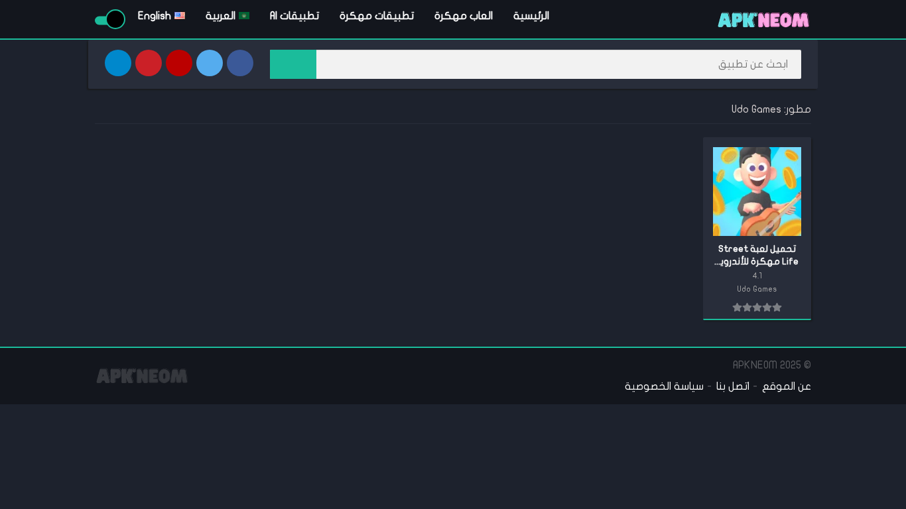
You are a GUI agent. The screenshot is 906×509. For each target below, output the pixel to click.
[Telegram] (118, 63)
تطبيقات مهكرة (377, 16)
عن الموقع (786, 386)
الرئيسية (531, 16)
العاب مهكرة (463, 16)
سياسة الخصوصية (664, 386)
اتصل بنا (732, 386)
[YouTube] (179, 63)
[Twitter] (209, 63)
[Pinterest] (148, 63)
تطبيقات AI (294, 16)
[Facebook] (240, 63)
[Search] (293, 64)
